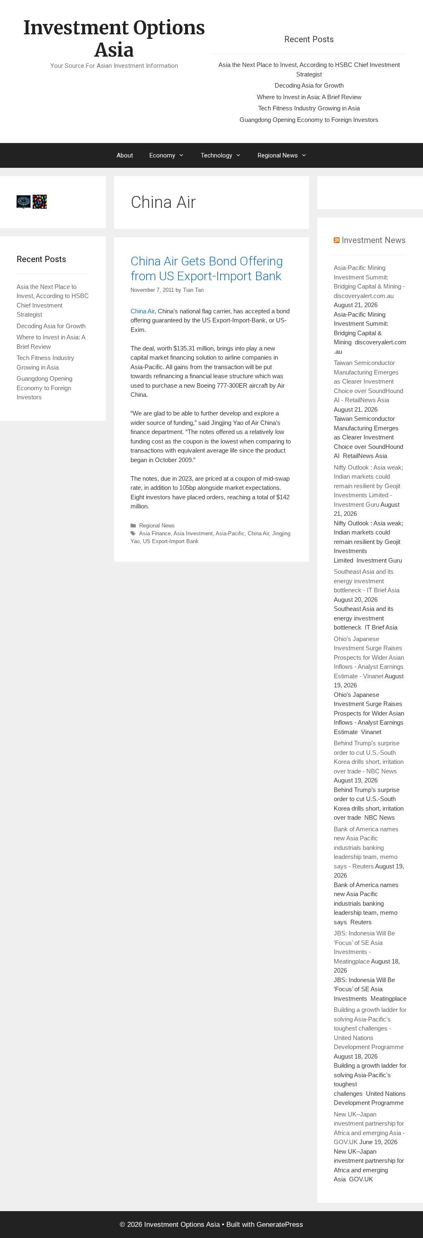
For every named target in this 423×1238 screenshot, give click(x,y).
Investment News (374, 240)
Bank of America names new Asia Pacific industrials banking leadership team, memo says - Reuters (366, 847)
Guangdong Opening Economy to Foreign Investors (309, 119)
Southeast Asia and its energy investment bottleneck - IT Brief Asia (366, 581)
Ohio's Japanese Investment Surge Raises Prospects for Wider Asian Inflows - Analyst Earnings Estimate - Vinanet (369, 657)
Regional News (278, 155)
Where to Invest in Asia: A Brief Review (309, 96)
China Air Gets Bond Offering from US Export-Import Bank (207, 268)
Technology (216, 155)
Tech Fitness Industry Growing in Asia (309, 108)
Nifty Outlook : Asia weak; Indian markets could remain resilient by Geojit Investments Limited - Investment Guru (368, 486)
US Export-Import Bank (171, 541)
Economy (162, 155)
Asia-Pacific (230, 533)
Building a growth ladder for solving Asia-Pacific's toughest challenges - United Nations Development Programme (370, 1028)
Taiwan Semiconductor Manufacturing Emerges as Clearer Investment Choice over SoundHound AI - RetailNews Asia (368, 381)
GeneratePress (280, 1224)
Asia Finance (155, 533)
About (124, 155)
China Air (142, 311)
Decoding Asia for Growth (309, 85)
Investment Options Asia (114, 39)
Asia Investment (193, 533)
